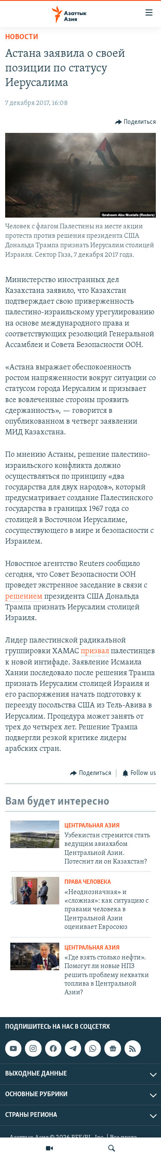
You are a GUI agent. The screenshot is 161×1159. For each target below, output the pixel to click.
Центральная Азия (92, 826)
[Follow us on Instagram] (33, 1048)
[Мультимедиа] (49, 1148)
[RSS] (133, 1048)
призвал (95, 651)
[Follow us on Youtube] (13, 1048)
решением (24, 597)
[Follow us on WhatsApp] (93, 1048)
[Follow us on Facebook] (53, 1048)
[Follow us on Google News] (112, 1048)
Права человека (87, 882)
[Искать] (112, 1148)
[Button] (135, 122)
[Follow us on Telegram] (73, 1048)
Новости (21, 37)
